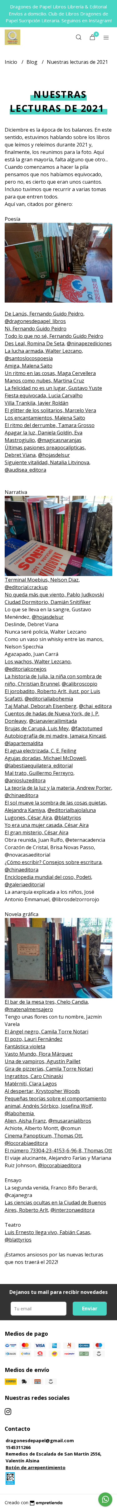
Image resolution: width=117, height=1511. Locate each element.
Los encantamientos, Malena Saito (45, 417)
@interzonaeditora (73, 1210)
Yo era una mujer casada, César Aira (47, 825)
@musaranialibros (69, 1120)
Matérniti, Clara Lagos (31, 1083)
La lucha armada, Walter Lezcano (43, 350)
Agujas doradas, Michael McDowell (45, 758)
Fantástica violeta (25, 1046)
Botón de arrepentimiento (36, 1467)
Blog (33, 62)
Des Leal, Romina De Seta (34, 343)
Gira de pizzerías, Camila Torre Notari (49, 1068)
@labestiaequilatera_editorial (39, 765)
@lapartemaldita (24, 743)
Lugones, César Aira (28, 817)
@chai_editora (95, 706)
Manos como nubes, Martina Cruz (44, 380)
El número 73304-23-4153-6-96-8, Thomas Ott (58, 1150)
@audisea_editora (25, 469)
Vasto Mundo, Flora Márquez (39, 1053)
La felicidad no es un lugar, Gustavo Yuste (53, 388)
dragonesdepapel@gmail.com (40, 1440)
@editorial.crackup (26, 587)
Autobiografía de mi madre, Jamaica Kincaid (55, 735)
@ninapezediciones (89, 343)
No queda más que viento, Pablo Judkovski (54, 594)
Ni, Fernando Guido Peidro (35, 328)
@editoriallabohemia (49, 698)
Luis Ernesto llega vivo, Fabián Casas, (48, 1232)
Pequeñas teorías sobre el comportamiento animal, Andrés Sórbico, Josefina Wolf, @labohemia (55, 1106)
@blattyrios (67, 817)
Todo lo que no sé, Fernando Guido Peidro (54, 336)
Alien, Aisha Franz (25, 1120)
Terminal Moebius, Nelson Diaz (42, 579)
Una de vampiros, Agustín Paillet (42, 1061)
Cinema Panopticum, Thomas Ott (43, 1135)
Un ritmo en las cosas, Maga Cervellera (50, 373)
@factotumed (86, 728)
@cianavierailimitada (53, 721)
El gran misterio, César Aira (36, 832)
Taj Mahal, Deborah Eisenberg (40, 706)
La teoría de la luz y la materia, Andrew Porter (58, 787)
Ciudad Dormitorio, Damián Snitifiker (48, 602)
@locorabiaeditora (26, 1143)
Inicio (11, 62)
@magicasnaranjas (59, 440)
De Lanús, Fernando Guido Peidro (44, 313)
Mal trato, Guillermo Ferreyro (39, 773)
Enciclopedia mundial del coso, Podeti (48, 877)
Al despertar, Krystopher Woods (42, 1091)
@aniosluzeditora (25, 780)
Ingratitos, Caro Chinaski (34, 1076)
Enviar (89, 1308)
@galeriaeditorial (25, 884)
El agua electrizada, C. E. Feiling (40, 750)
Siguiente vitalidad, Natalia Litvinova (47, 462)
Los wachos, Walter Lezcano (38, 661)
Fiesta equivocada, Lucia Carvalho (44, 395)
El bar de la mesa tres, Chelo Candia (46, 1001)
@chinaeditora (21, 795)
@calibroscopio (79, 683)
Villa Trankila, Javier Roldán (36, 403)
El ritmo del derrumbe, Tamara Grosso (50, 425)
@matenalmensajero (29, 1009)
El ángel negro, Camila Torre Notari (46, 1031)
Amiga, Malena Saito (28, 365)
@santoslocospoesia (29, 358)
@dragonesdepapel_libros (35, 321)
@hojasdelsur (54, 455)
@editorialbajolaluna (71, 810)
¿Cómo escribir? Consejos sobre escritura (53, 862)
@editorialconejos (25, 669)
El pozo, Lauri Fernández (33, 1039)
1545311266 (18, 1447)
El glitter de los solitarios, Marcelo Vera (50, 410)
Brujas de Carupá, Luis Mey (37, 728)
